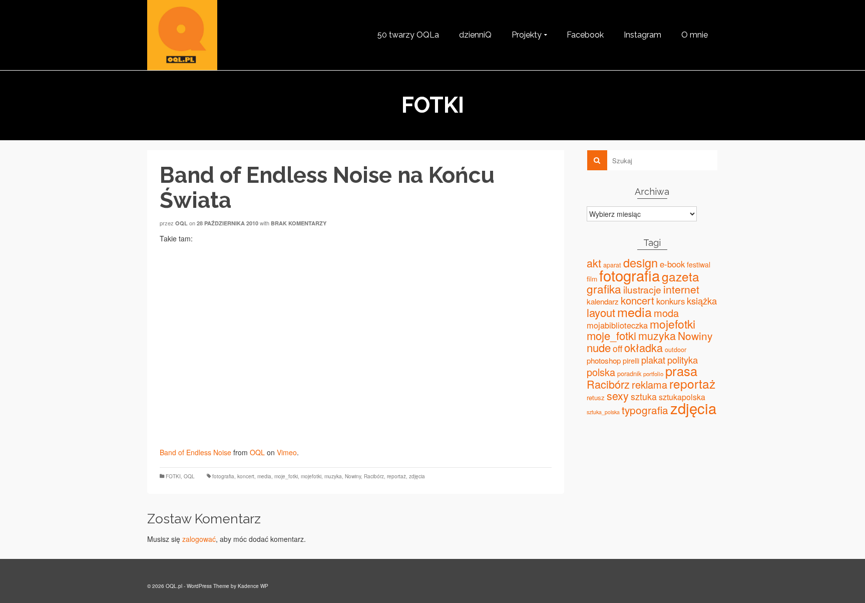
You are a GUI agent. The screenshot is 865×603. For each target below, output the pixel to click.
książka (702, 300)
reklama (649, 384)
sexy (618, 395)
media (264, 476)
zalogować (199, 539)
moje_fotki (286, 476)
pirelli (631, 360)
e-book (672, 264)
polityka (682, 359)
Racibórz (374, 476)
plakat (653, 359)
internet (681, 288)
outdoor (675, 349)
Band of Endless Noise (195, 452)
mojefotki (311, 476)
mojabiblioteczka (617, 325)
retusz (596, 397)
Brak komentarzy (298, 223)
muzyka (333, 476)
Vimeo (287, 452)
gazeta (680, 276)
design (640, 262)
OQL (257, 452)
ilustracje (642, 289)
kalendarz (603, 301)
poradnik (629, 373)
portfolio (653, 374)
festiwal (698, 264)
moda (666, 313)
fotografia (223, 476)
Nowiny (353, 476)
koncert (245, 476)
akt (594, 262)
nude (599, 347)
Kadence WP (253, 585)
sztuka (644, 396)
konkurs (670, 301)
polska (601, 372)
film (592, 278)
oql (181, 223)
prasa (681, 371)
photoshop (604, 360)
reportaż (396, 476)
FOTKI (173, 476)
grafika (604, 288)
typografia (645, 409)
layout (601, 312)
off (617, 348)
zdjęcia (417, 476)
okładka (643, 347)
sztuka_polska (603, 412)
